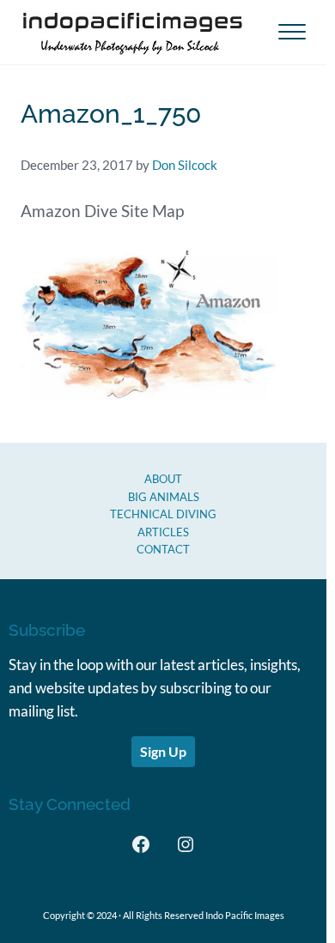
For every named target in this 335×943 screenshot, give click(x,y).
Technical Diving (163, 514)
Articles (163, 532)
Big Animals (163, 497)
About (163, 479)
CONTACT (163, 549)
